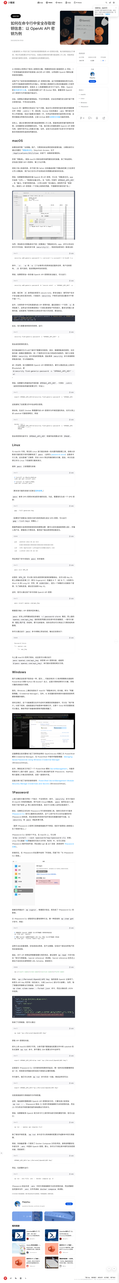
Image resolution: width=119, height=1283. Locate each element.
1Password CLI (18, 814)
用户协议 (112, 1277)
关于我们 (106, 1277)
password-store (58, 454)
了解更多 (107, 14)
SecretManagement (58, 769)
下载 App (87, 1277)
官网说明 (38, 491)
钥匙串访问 (27, 150)
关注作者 (69, 1204)
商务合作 (100, 1277)
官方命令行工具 (20, 90)
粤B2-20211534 (111, 1279)
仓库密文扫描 (54, 117)
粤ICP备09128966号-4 (102, 1279)
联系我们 (93, 1277)
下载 (26, 841)
